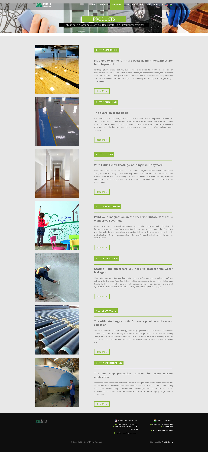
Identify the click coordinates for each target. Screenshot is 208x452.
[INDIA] (170, 5)
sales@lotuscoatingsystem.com (162, 424)
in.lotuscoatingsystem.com (163, 430)
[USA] (166, 5)
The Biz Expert (167, 442)
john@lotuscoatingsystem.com (127, 424)
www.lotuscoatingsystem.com (126, 433)
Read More (101, 91)
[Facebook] (162, 5)
